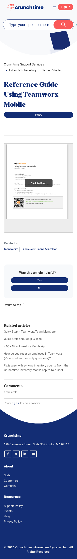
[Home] (25, 7)
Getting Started (52, 70)
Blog (7, 516)
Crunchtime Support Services (24, 64)
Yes (40, 280)
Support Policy (13, 506)
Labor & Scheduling (22, 70)
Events (8, 511)
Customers (11, 480)
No (39, 288)
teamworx (11, 249)
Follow (38, 114)
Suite (7, 475)
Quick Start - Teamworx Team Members (30, 331)
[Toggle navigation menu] (54, 7)
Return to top (13, 305)
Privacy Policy (13, 521)
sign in (16, 403)
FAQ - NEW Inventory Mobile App (25, 346)
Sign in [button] (65, 7)
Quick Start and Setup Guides (23, 339)
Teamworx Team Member (39, 249)
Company (10, 486)
